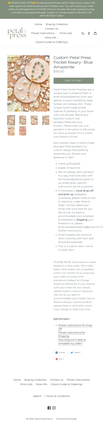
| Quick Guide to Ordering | (51, 42)
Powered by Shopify (66, 419)
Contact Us (51, 28)
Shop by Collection (57, 24)
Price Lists (66, 33)
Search (37, 396)
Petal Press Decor (43, 419)
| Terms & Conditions (57, 396)
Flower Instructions (44, 33)
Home (38, 24)
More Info (52, 37)
